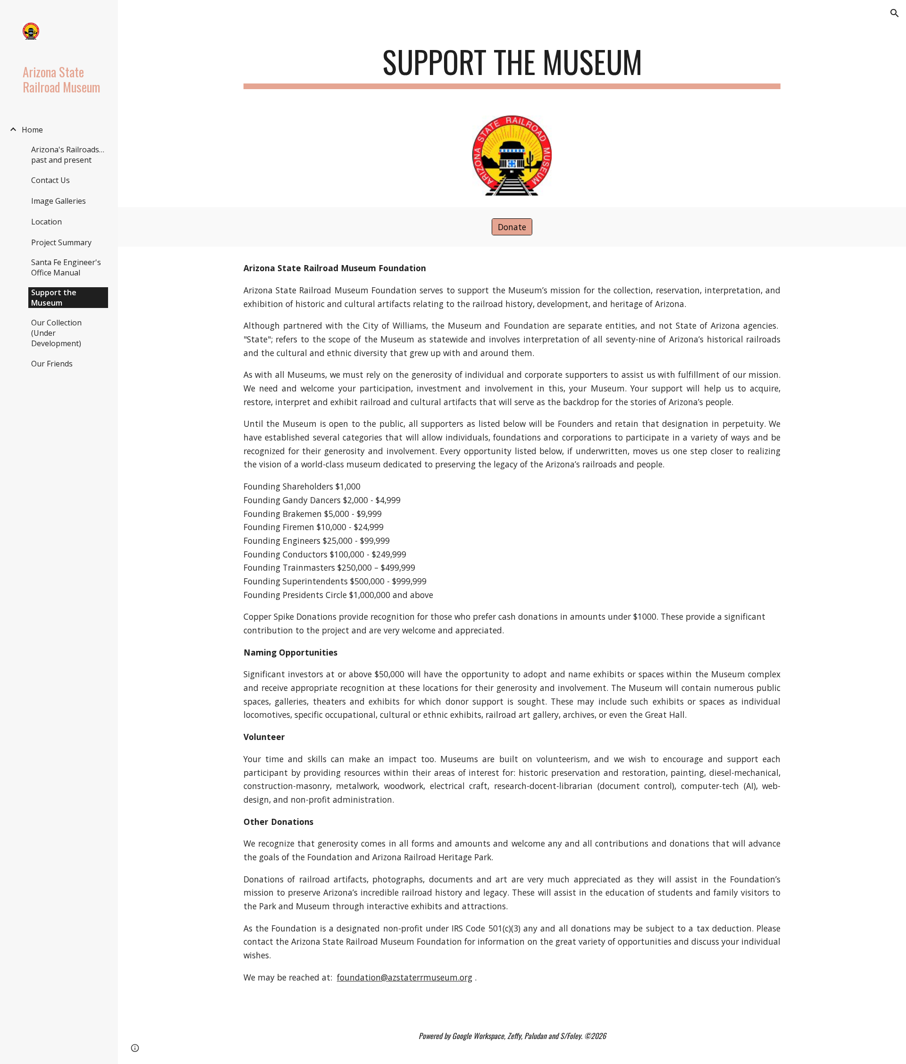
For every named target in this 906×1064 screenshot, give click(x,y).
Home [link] (32, 130)
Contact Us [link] (50, 180)
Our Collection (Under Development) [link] (56, 333)
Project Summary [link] (61, 242)
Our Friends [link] (52, 363)
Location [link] (46, 221)
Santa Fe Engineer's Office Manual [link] (66, 267)
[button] (894, 13)
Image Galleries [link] (58, 201)
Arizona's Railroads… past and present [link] (67, 154)
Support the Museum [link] (53, 297)
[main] (512, 66)
